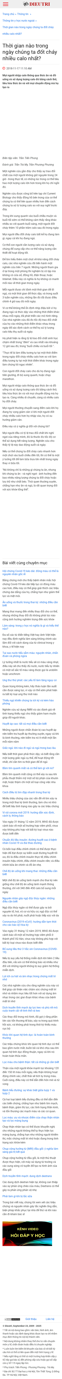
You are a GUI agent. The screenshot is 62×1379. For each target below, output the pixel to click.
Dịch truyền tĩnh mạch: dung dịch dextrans (27, 1176)
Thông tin (22, 14)
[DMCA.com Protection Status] (12, 1319)
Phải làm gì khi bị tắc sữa (17, 1196)
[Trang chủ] (36, 3)
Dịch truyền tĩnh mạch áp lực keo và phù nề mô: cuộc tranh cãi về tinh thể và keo (30, 1009)
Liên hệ (50, 1319)
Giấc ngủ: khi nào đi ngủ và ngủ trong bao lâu (29, 748)
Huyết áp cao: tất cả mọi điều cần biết (24, 723)
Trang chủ (8, 14)
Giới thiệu (31, 1319)
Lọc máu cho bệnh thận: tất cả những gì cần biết (30, 1062)
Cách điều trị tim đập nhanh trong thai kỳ (26, 792)
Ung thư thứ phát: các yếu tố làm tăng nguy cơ (29, 680)
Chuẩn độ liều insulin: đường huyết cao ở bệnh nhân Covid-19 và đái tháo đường (29, 841)
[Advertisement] (31, 123)
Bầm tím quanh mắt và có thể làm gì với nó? (28, 768)
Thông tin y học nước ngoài (18, 20)
